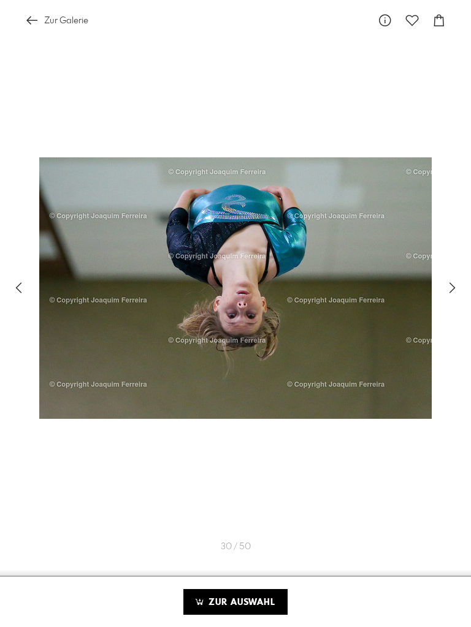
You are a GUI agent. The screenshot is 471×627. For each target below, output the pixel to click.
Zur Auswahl (240, 602)
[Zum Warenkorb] (439, 20)
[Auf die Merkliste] (412, 20)
